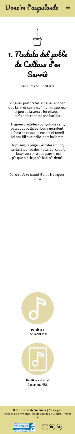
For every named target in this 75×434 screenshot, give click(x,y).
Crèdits (57, 414)
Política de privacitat (17, 414)
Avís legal (55, 410)
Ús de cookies (41, 414)
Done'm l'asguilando (32, 7)
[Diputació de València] (27, 427)
